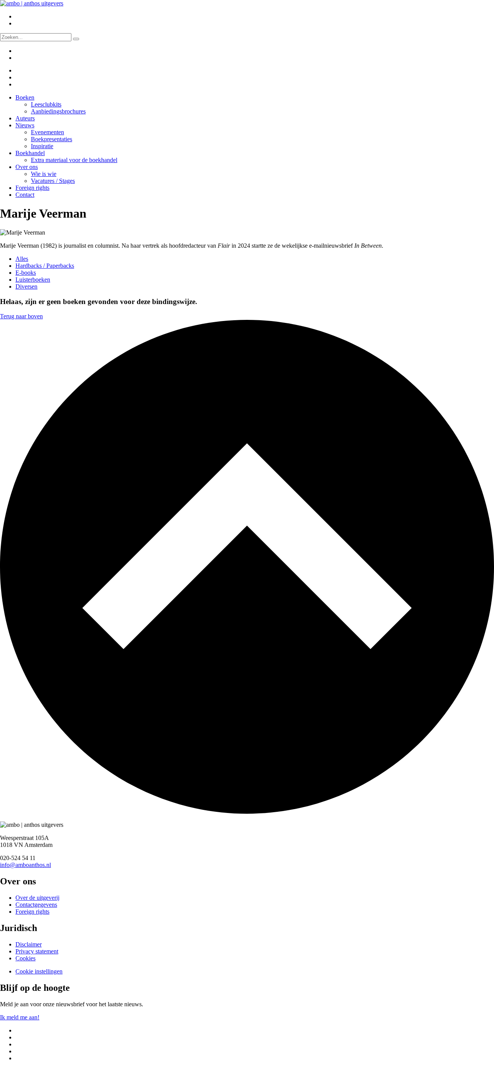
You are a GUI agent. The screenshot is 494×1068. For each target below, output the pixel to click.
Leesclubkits (46, 104)
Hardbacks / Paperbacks (44, 265)
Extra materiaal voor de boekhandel (74, 160)
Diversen (26, 286)
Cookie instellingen (39, 971)
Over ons (26, 167)
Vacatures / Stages (53, 180)
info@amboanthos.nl (25, 865)
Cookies (25, 958)
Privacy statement (36, 951)
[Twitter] (20, 70)
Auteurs (25, 118)
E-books (25, 272)
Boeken (24, 97)
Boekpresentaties (51, 139)
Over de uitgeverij (37, 897)
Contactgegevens (36, 904)
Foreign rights (32, 187)
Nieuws (24, 125)
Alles (21, 258)
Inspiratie (42, 146)
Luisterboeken (32, 279)
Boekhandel (30, 153)
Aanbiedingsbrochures (58, 111)
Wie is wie (43, 174)
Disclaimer (28, 944)
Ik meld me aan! (19, 1017)
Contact (24, 194)
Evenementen (47, 132)
